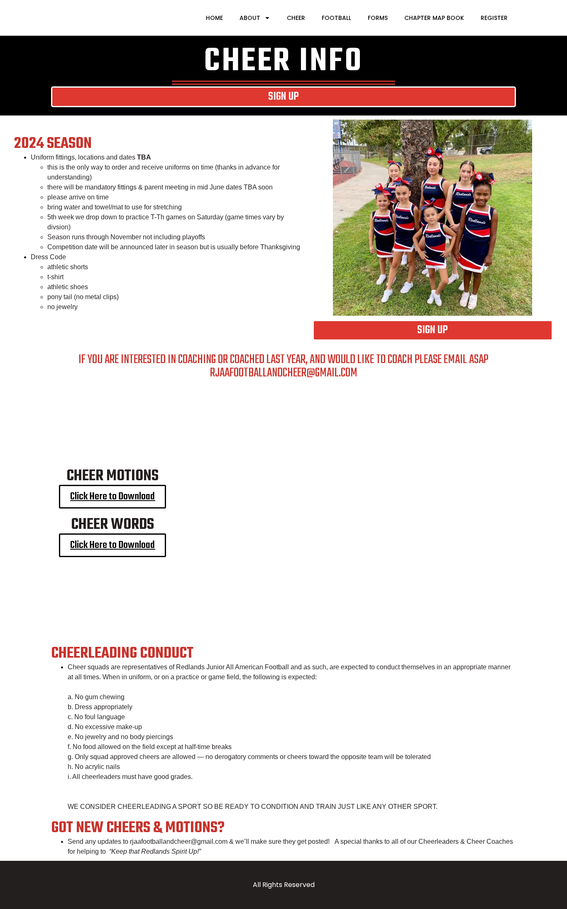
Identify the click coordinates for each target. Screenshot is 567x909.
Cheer (296, 18)
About (250, 18)
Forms (378, 18)
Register (494, 18)
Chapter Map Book (434, 18)
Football (336, 18)
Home (214, 18)
